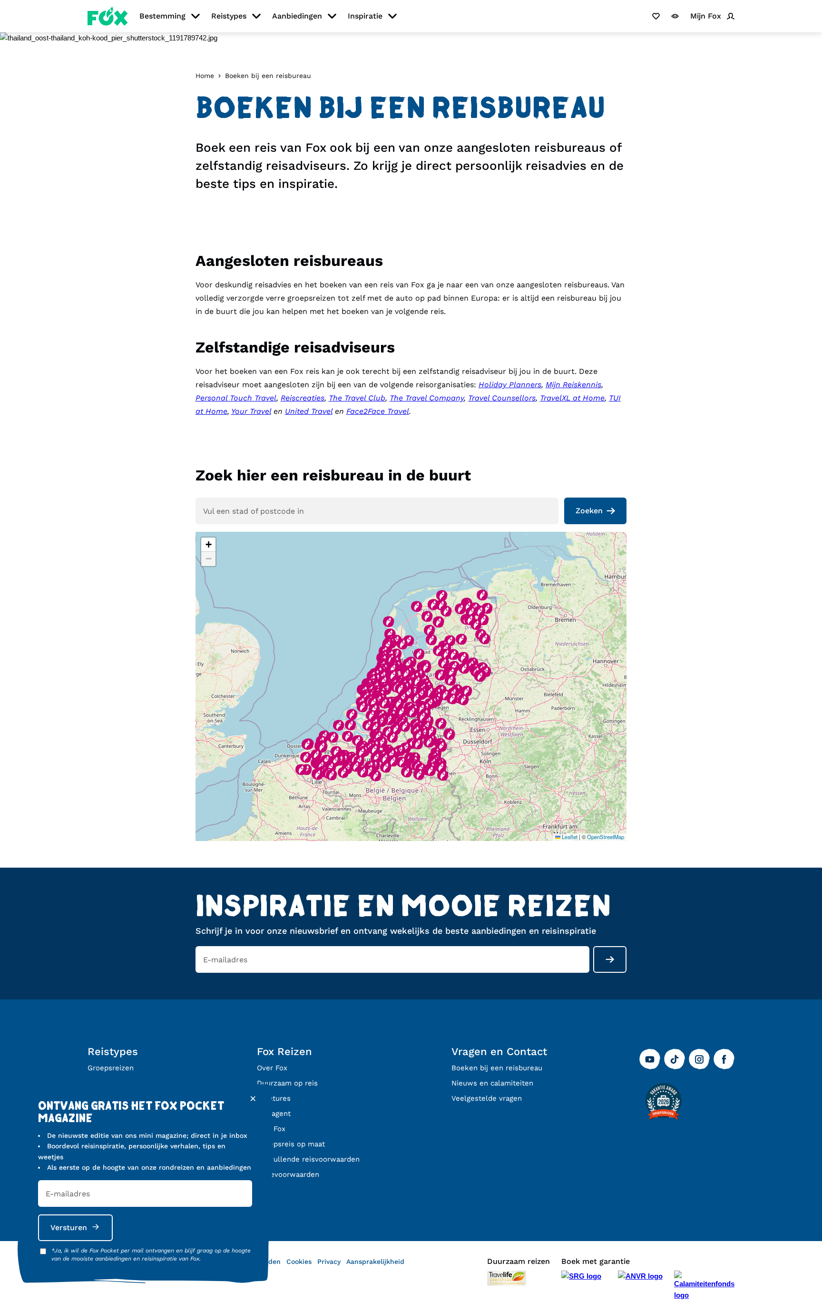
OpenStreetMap (605, 837)
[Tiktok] (674, 1059)
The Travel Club (357, 397)
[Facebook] (724, 1059)
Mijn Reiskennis (573, 384)
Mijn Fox (271, 1129)
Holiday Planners (510, 384)
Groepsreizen (111, 1068)
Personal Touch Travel (236, 397)
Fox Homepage (108, 16)
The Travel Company (427, 397)
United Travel (309, 411)
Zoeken (589, 510)
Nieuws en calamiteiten (492, 1083)
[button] (371, 715)
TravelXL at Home (572, 397)
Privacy (329, 1261)
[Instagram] (699, 1059)
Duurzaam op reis (287, 1083)
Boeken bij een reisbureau (496, 1068)
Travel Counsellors (502, 397)
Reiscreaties (302, 397)
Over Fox (272, 1068)
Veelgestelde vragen (486, 1098)
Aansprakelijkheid (375, 1261)
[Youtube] (649, 1059)
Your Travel (251, 411)
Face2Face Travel (377, 411)
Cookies (299, 1261)
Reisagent (274, 1113)
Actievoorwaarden (288, 1174)
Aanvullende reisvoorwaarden (308, 1159)
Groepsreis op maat (291, 1144)
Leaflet (568, 837)
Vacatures (274, 1098)
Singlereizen (109, 1083)
